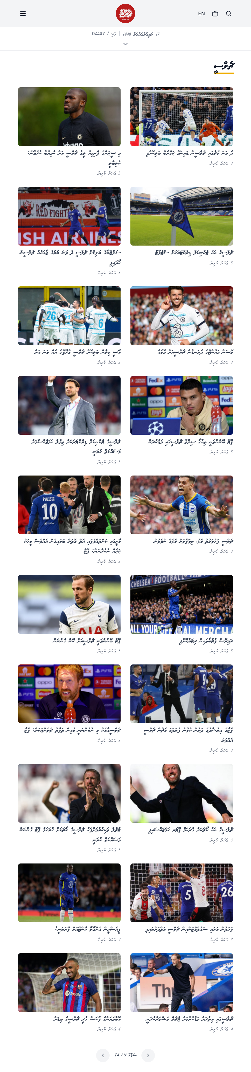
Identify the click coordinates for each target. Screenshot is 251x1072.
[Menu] (23, 13)
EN (201, 13)
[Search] (228, 13)
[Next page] (103, 1055)
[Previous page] (148, 1055)
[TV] (215, 13)
